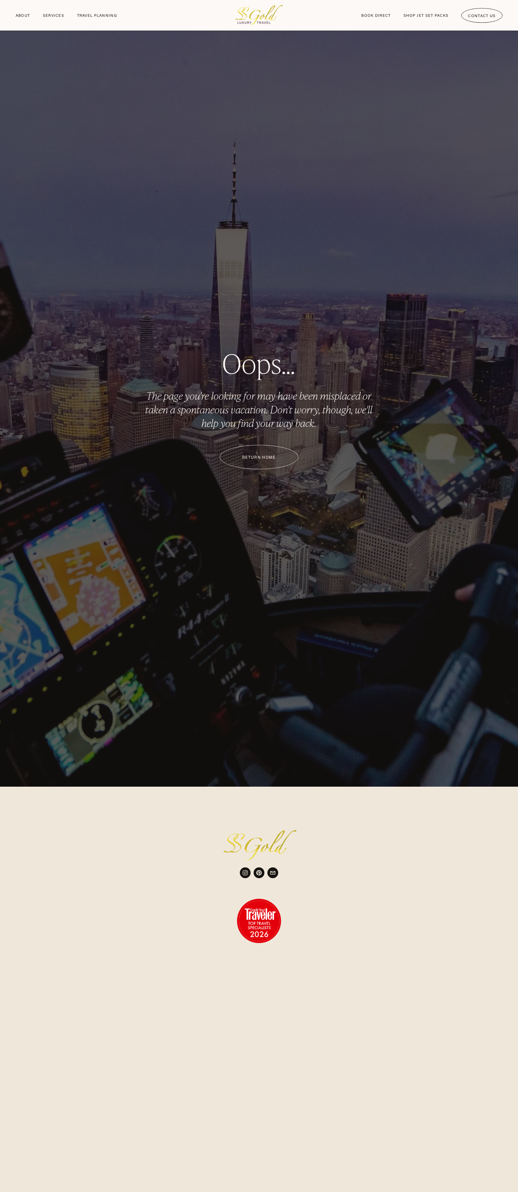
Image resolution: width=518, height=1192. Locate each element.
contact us (482, 15)
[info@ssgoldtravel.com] (272, 872)
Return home (259, 457)
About (23, 15)
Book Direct (376, 15)
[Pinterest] (259, 872)
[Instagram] (245, 872)
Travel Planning (97, 15)
